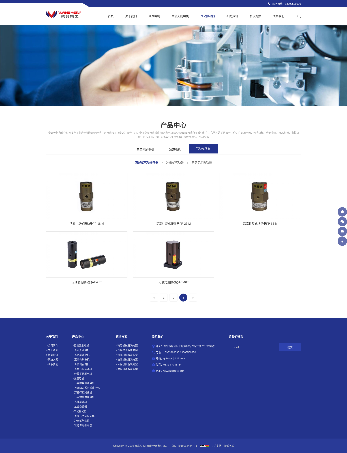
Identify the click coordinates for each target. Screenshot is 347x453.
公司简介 (53, 345)
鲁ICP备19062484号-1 (184, 445)
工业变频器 (80, 406)
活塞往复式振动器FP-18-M (87, 223)
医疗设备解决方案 (127, 368)
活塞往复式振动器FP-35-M (260, 223)
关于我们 (131, 16)
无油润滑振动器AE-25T (87, 282)
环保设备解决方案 (127, 364)
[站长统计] (204, 445)
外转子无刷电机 (83, 373)
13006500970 (293, 3)
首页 (111, 16)
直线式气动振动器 (146, 162)
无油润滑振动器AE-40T (173, 282)
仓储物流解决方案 (127, 350)
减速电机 (154, 16)
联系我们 (278, 16)
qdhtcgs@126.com (174, 358)
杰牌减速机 (80, 401)
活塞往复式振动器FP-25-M (173, 223)
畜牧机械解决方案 (127, 359)
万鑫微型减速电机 (84, 397)
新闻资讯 (232, 16)
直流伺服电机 (81, 364)
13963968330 (171, 352)
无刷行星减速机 (83, 368)
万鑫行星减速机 (83, 392)
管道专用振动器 (202, 162)
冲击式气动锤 (175, 162)
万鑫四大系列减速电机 (87, 387)
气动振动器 (207, 16)
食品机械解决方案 (127, 354)
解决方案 (255, 16)
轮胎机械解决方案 (127, 345)
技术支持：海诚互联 (222, 445)
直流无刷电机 (180, 16)
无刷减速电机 (81, 354)
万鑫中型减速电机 (84, 383)
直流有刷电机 (81, 359)
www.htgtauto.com (173, 370)
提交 (290, 347)
